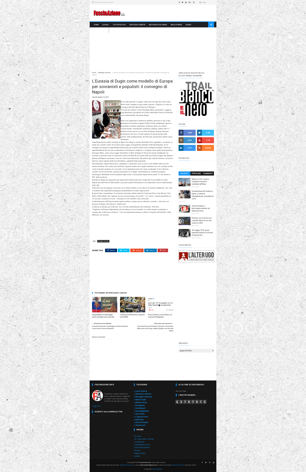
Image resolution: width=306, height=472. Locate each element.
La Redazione (139, 442)
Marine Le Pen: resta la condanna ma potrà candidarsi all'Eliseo (200, 181)
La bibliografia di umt (142, 444)
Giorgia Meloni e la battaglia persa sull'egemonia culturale (103, 316)
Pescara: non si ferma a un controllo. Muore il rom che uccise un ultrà (202, 220)
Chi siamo (138, 436)
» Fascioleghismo (141, 411)
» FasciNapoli (139, 408)
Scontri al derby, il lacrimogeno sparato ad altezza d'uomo (201, 208)
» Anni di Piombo (141, 422)
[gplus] (190, 2)
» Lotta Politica (140, 391)
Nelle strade (176, 25)
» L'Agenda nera (141, 417)
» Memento (139, 419)
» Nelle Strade (140, 399)
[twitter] (182, 2)
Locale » (105, 25)
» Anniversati (139, 425)
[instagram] (194, 2)
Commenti (208, 173)
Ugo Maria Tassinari (126, 465)
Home (96, 25)
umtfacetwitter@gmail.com (148, 465)
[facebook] (179, 2)
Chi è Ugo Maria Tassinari (144, 439)
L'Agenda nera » (100, 30)
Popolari (196, 173)
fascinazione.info (177, 465)
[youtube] (186, 2)
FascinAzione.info (145, 462)
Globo (188, 25)
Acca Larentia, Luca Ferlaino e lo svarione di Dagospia (160, 316)
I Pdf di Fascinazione (142, 447)
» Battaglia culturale (143, 397)
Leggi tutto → (97, 406)
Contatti (137, 456)
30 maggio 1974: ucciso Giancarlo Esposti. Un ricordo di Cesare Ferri (202, 232)
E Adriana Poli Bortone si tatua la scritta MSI (132, 316)
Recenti (184, 173)
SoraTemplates (157, 469)
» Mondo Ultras (140, 402)
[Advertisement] (170, 13)
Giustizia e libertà (137, 25)
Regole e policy (140, 453)
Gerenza (137, 450)
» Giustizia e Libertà (142, 394)
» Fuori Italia (139, 414)
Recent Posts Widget (181, 391)
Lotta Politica (119, 25)
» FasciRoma (139, 405)
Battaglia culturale (158, 25)
